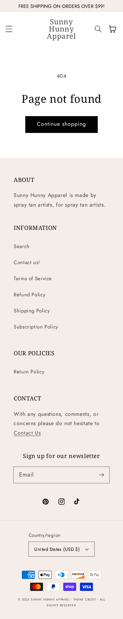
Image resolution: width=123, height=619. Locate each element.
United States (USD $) (57, 549)
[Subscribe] (101, 475)
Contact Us (27, 433)
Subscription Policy (36, 327)
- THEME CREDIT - (85, 599)
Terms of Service (33, 278)
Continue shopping (61, 124)
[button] (9, 29)
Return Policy (29, 371)
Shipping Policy (32, 310)
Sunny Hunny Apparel (50, 599)
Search (22, 246)
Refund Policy (29, 294)
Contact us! (27, 262)
